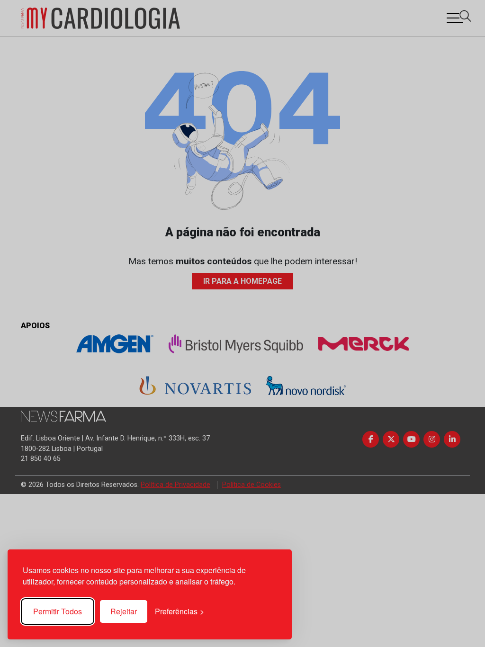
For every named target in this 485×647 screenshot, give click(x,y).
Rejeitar (123, 611)
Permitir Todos (57, 611)
